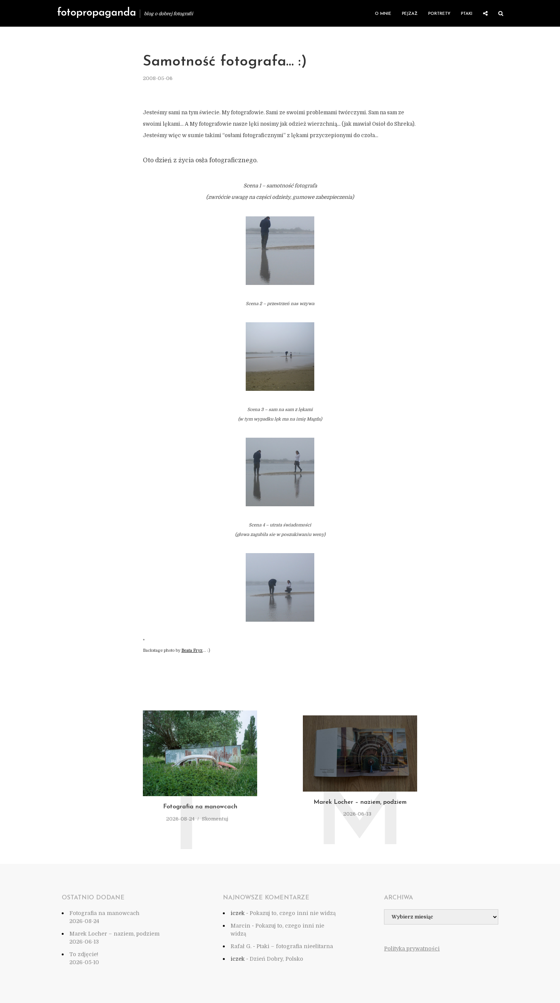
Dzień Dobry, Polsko (276, 959)
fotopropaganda (96, 13)
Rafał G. (240, 946)
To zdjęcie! (83, 954)
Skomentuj (215, 819)
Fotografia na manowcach (200, 807)
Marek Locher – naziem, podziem (360, 802)
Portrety (439, 14)
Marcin (240, 926)
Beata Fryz (192, 650)
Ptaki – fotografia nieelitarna (294, 946)
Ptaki (466, 14)
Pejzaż (410, 14)
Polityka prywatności (412, 948)
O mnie (383, 14)
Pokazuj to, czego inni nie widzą (293, 913)
